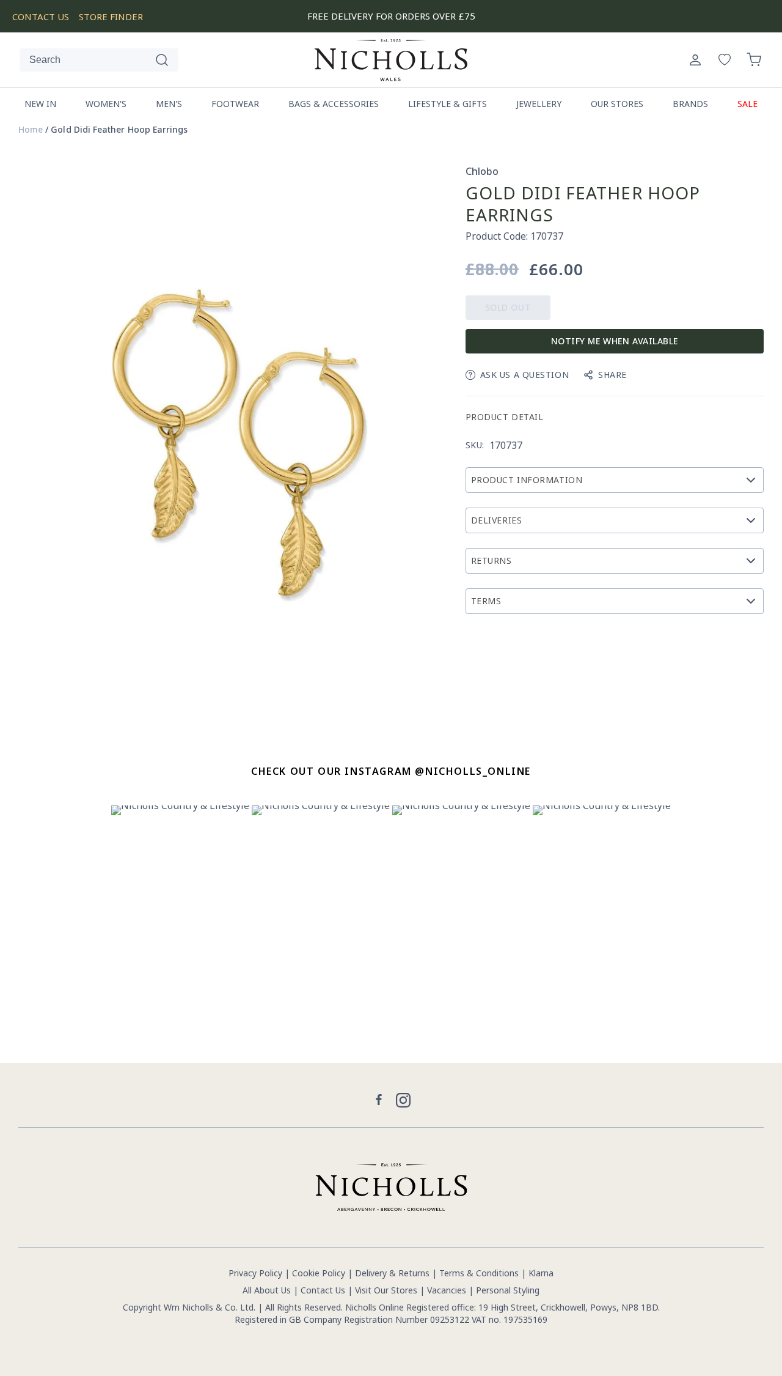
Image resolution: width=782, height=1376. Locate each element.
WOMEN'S (106, 103)
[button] (754, 60)
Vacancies (448, 1290)
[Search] (162, 60)
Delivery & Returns (392, 1273)
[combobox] (99, 60)
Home (30, 130)
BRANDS (690, 103)
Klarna (541, 1273)
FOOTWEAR (235, 103)
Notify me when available (614, 341)
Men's (169, 103)
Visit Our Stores (386, 1290)
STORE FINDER (111, 16)
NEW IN (40, 103)
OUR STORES (617, 103)
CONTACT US (40, 16)
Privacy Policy (255, 1273)
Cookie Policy (318, 1273)
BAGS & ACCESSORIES (333, 103)
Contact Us (323, 1290)
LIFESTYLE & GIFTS (447, 103)
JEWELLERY (538, 103)
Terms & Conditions (479, 1273)
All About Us (267, 1290)
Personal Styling (507, 1290)
